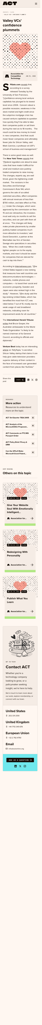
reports (26, 158)
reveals (24, 84)
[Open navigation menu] (36, 3)
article (5, 349)
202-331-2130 (14, 715)
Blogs (12, 12)
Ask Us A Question (19, 760)
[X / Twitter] (20, 766)
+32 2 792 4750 (15, 737)
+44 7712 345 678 (16, 726)
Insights (5, 12)
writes (5, 323)
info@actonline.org (16, 748)
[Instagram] (36, 380)
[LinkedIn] (15, 766)
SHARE (18, 380)
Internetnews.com (23, 266)
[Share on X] (32, 380)
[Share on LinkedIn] (28, 380)
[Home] (10, 3)
